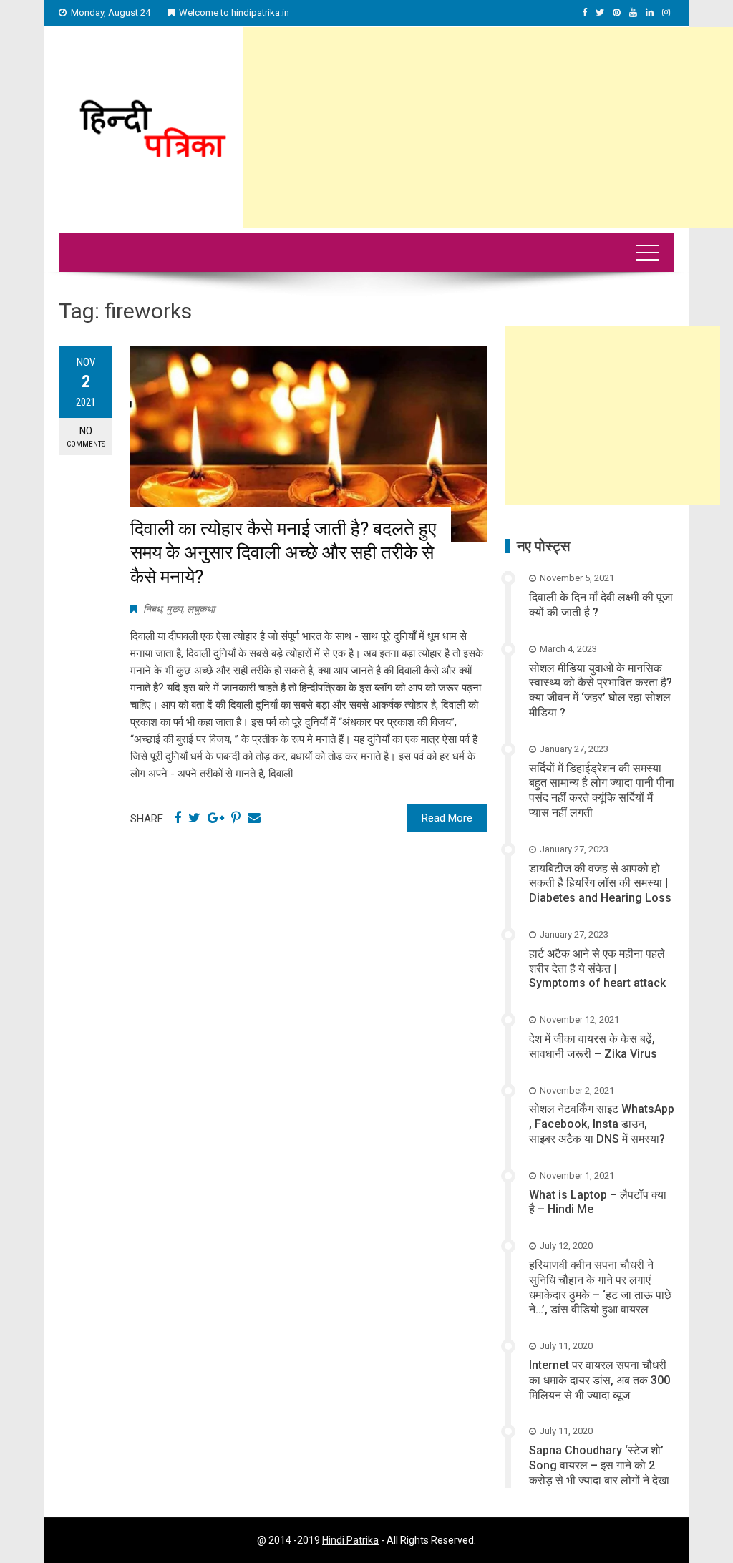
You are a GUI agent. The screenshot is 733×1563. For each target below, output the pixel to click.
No (86, 436)
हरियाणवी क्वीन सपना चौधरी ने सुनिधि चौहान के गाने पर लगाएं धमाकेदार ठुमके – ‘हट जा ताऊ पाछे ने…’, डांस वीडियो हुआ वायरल (600, 1287)
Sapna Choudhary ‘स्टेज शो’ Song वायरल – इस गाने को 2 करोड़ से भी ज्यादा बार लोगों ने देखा (599, 1465)
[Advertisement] (488, 127)
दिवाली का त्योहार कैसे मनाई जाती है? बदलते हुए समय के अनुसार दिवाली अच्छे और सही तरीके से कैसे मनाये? (283, 553)
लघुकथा (201, 609)
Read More (447, 818)
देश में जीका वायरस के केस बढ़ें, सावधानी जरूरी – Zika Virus (593, 1046)
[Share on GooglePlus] (216, 818)
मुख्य (174, 609)
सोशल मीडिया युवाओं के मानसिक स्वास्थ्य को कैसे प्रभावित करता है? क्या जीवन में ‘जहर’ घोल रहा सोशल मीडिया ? (600, 690)
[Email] (254, 818)
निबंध (152, 609)
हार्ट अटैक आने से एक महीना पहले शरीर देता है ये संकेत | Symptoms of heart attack (597, 968)
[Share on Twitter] (194, 818)
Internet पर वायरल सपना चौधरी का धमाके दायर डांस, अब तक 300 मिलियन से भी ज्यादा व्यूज (599, 1380)
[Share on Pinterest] (236, 818)
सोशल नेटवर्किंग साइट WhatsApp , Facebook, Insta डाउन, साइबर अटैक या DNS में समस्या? (601, 1124)
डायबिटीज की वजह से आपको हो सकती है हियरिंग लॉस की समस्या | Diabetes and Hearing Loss (600, 883)
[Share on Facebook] (177, 818)
